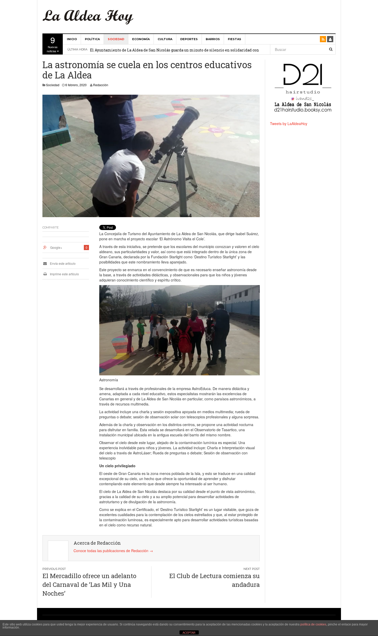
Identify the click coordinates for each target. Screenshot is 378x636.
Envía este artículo (62, 263)
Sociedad (116, 39)
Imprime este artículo (64, 274)
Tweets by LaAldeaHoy (288, 123)
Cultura (165, 39)
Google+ (56, 247)
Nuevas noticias (52, 43)
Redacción (100, 85)
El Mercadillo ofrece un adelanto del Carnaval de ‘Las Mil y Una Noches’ (89, 585)
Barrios (213, 39)
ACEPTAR (189, 632)
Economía (141, 39)
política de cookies (313, 624)
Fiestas (234, 39)
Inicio (72, 39)
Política (92, 39)
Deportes (189, 39)
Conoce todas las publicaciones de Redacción (113, 550)
